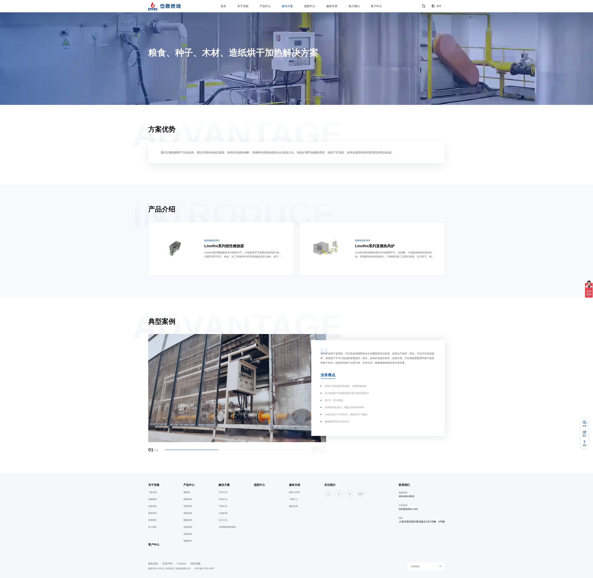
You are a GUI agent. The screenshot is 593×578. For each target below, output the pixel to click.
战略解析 (152, 499)
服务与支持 (294, 492)
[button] (315, 450)
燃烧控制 (187, 520)
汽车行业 (223, 492)
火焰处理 (223, 513)
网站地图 (195, 563)
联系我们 (152, 520)
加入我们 (152, 527)
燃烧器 (186, 492)
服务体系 (293, 506)
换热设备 (187, 513)
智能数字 (187, 541)
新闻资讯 (152, 513)
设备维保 (187, 527)
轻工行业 (223, 520)
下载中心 (293, 499)
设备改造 (187, 534)
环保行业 (223, 499)
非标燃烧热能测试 (227, 527)
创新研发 (152, 506)
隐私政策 (153, 563)
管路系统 (187, 506)
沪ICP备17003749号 (204, 568)
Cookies (181, 563)
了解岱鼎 (152, 492)
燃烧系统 (187, 499)
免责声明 (167, 563)
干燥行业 (223, 506)
